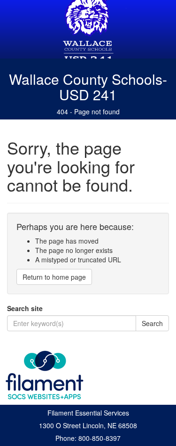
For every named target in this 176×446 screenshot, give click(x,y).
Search (152, 323)
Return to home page (54, 277)
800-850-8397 (99, 438)
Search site (25, 308)
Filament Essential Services (88, 412)
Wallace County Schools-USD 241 (88, 86)
